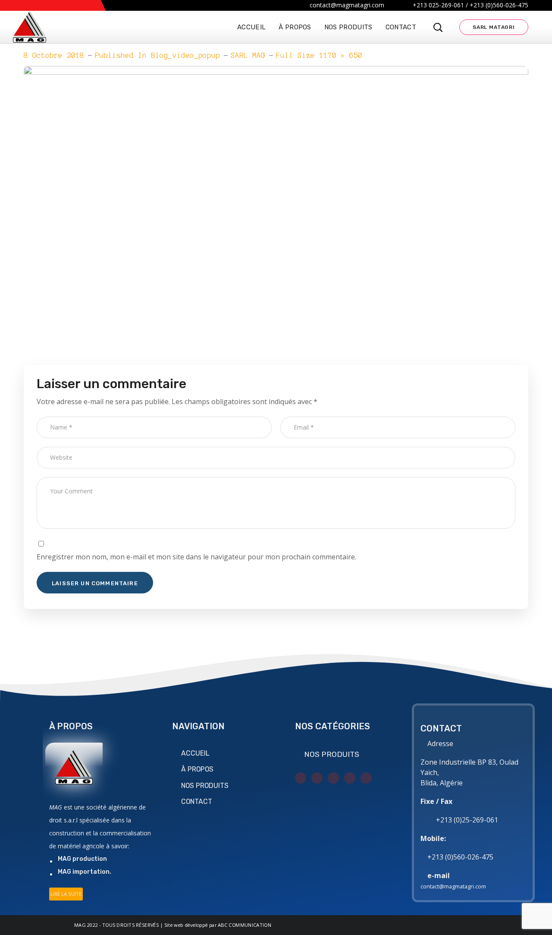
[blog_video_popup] (276, 72)
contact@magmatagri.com (453, 886)
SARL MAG (248, 55)
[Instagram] (333, 778)
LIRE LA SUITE (66, 894)
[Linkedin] (349, 778)
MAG (79, 925)
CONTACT (196, 801)
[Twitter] (300, 778)
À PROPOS (197, 769)
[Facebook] (317, 778)
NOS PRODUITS (205, 785)
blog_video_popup (185, 55)
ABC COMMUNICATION (245, 925)
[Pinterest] (366, 778)
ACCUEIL (195, 753)
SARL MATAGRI (494, 27)
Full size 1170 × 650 (319, 55)
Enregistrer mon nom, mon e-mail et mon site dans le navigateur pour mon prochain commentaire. (196, 557)
